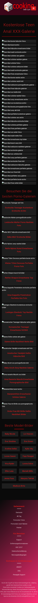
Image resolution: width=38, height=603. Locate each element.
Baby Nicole (10, 434)
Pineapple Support (19, 575)
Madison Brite (19, 486)
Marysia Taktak (27, 478)
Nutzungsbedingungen (19, 555)
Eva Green (28, 441)
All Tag (19, 516)
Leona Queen (10, 456)
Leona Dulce (27, 463)
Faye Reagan (28, 456)
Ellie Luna (9, 471)
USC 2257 (19, 547)
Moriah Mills (27, 471)
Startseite (19, 512)
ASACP (19, 567)
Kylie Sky (29, 448)
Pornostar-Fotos (19, 520)
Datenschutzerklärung (19, 551)
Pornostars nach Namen (19, 524)
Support (19, 540)
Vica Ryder (9, 463)
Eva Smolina (10, 441)
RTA (19, 571)
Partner (19, 528)
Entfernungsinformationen (19, 543)
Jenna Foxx (9, 478)
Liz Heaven (28, 434)
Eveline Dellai (11, 448)
